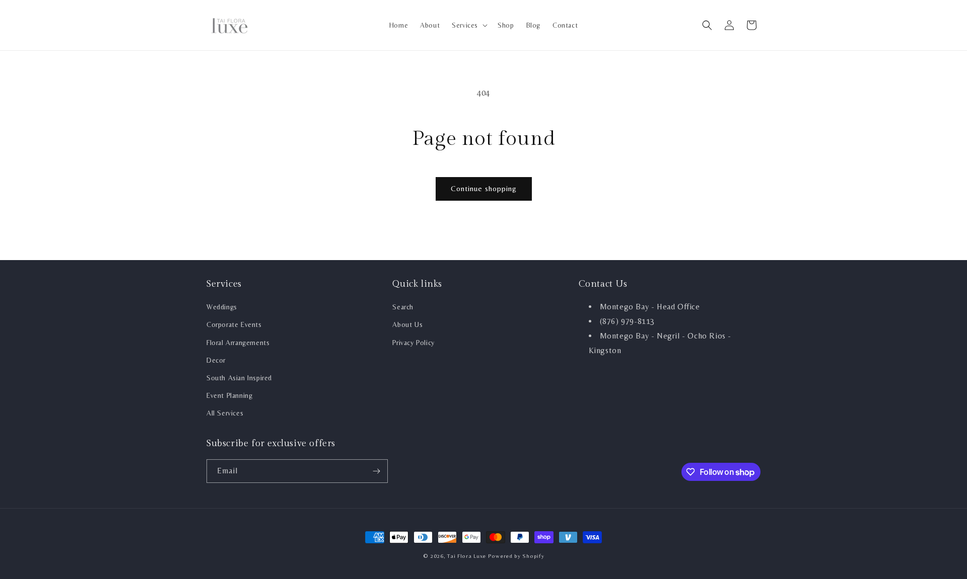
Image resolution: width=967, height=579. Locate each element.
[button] (469, 25)
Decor (216, 360)
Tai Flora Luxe (466, 556)
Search (402, 307)
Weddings (221, 307)
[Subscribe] (376, 471)
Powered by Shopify (516, 556)
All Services (224, 413)
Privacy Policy (413, 343)
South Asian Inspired (239, 378)
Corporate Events (234, 324)
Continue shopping (484, 188)
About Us (407, 324)
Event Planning (229, 395)
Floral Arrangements (237, 343)
